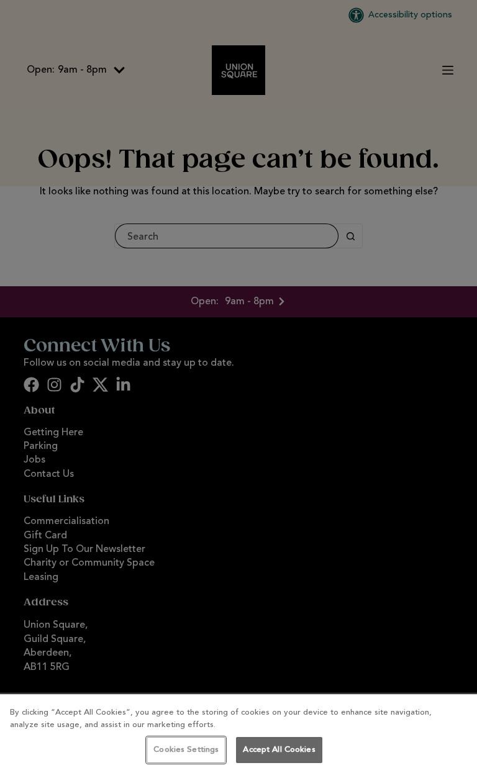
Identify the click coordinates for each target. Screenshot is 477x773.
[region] (238, 733)
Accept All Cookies (279, 750)
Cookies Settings (186, 750)
